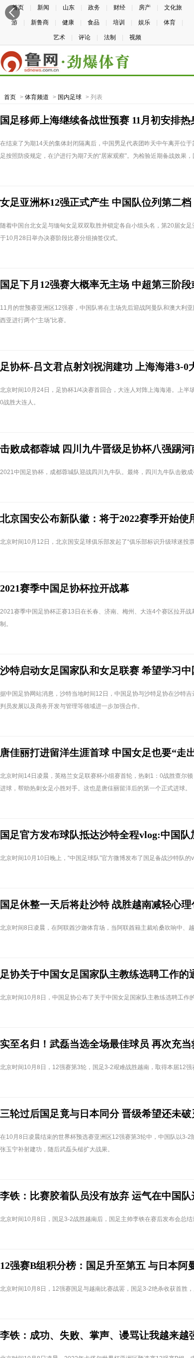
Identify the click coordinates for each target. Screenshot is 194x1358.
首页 (10, 97)
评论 (85, 37)
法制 (110, 37)
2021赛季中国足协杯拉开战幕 (64, 588)
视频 (135, 37)
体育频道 (37, 97)
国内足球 (70, 97)
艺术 (59, 37)
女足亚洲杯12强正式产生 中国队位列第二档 (96, 202)
